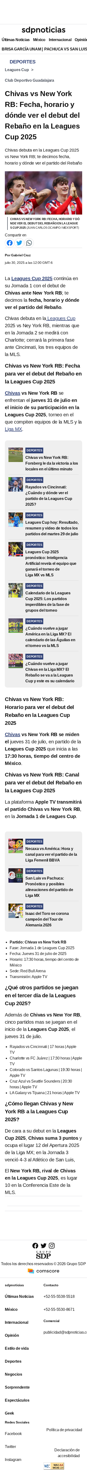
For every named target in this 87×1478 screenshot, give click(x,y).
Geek (9, 1413)
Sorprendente (17, 1387)
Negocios (13, 1374)
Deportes (13, 1361)
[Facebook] (9, 243)
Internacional (60, 40)
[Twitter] (19, 243)
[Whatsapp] (29, 243)
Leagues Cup (17, 70)
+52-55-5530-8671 (59, 1309)
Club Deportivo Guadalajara (29, 80)
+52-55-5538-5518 (59, 1296)
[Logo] (43, 30)
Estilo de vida (17, 1348)
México (39, 40)
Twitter (10, 1447)
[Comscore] (43, 1271)
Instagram (13, 1460)
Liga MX (13, 429)
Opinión (12, 1335)
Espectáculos (17, 1400)
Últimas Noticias (16, 40)
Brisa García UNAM (21, 49)
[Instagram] (52, 1246)
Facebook (13, 1434)
